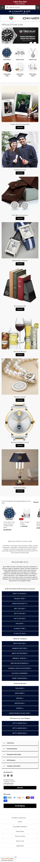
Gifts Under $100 (19, 723)
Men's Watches (19, 643)
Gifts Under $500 (19, 733)
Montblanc (19, 703)
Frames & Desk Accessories (19, 668)
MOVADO (19, 698)
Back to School (19, 593)
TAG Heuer (19, 688)
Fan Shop (19, 623)
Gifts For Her (19, 618)
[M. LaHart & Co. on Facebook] (8, 776)
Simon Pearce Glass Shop (19, 713)
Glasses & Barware (19, 673)
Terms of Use (20, 841)
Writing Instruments (19, 663)
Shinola (19, 708)
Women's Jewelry (19, 658)
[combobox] (20, 7)
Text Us (20, 788)
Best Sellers (19, 608)
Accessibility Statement (20, 826)
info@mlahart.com (8, 783)
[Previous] (31, 43)
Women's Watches (19, 648)
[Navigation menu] (2, 7)
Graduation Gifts (19, 603)
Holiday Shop (19, 598)
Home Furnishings (19, 678)
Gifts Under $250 (19, 728)
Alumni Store (19, 628)
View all (35, 502)
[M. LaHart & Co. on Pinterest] (12, 776)
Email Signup (20, 806)
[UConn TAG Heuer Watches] (20, 43)
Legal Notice (20, 846)
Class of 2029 (19, 633)
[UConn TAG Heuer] (11, 18)
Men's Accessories (19, 653)
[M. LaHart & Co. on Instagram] (5, 776)
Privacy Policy (20, 831)
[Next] (34, 43)
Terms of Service (20, 836)
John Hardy (19, 693)
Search (20, 821)
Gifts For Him (19, 613)
